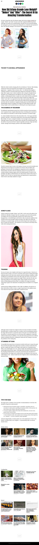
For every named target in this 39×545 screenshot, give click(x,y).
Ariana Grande (30, 20)
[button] (1, 1)
